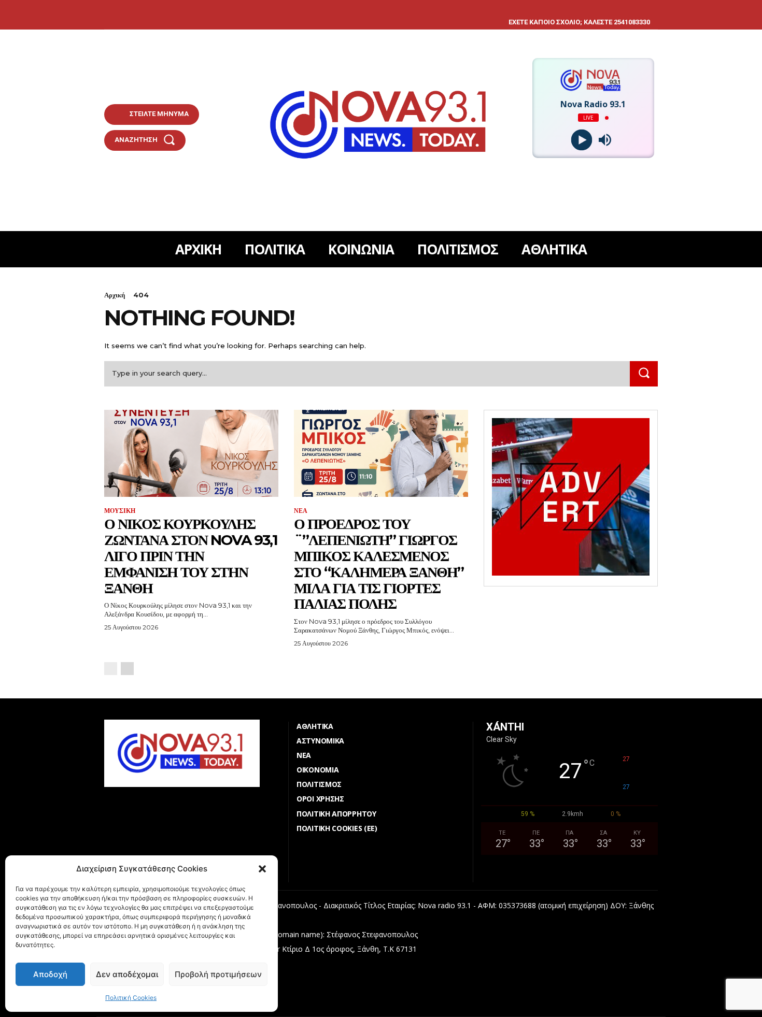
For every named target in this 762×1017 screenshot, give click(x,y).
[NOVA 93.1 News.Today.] (381, 125)
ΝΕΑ (300, 510)
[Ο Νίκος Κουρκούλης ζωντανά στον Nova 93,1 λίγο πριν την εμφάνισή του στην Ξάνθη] (191, 453)
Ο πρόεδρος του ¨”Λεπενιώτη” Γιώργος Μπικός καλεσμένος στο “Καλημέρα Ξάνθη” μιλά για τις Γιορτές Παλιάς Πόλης (378, 563)
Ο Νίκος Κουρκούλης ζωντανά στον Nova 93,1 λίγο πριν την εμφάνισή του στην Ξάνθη (190, 555)
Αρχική (114, 295)
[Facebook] (105, 8)
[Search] (644, 373)
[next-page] (127, 668)
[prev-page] (110, 668)
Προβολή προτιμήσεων (218, 974)
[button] (262, 869)
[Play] (581, 140)
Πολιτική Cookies (131, 997)
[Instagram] (121, 8)
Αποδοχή (50, 974)
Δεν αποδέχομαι (127, 974)
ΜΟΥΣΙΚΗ (119, 510)
